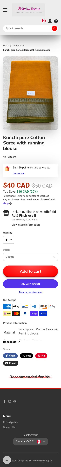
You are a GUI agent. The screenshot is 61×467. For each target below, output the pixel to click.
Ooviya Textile (25, 460)
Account (50, 21)
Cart (56, 21)
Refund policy (10, 422)
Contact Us (9, 427)
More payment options (30, 292)
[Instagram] (9, 401)
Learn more (18, 173)
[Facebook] (4, 401)
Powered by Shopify (42, 460)
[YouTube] (14, 401)
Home (6, 45)
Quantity (7, 232)
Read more (10, 341)
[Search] (54, 28)
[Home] (28, 10)
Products (17, 45)
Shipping (21, 196)
